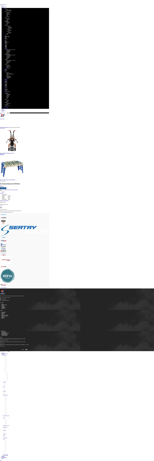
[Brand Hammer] (3, 251)
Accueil (1, 127)
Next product (2, 154)
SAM (5, 446)
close (1, 460)
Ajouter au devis (3, 188)
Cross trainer (7, 404)
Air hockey (8, 127)
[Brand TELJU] (3, 221)
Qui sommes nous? (4, 304)
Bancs (7, 367)
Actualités (3, 306)
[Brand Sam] (3, 238)
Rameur (7, 400)
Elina (5, 418)
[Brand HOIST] (3, 247)
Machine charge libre (8, 357)
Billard (7, 444)
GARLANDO (5, 127)
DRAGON (6, 449)
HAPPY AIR (6, 451)
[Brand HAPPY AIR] (3, 249)
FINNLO (6, 392)
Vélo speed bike (8, 403)
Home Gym (4, 391)
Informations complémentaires (4, 200)
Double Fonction (8, 361)
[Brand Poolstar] (3, 242)
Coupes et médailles (4, 335)
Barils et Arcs (8, 422)
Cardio (2, 314)
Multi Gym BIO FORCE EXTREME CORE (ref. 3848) (7, 153)
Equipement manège (4, 333)
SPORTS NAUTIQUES (7, 438)
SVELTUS (6, 390)
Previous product (2, 128)
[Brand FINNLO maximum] (3, 255)
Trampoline (7, 442)
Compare (1, 185)
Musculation (4, 8)
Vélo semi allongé (8, 397)
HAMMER (6, 395)
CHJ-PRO (6, 429)
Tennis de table (8, 441)
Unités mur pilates (8, 423)
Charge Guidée (9, 374)
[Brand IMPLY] (3, 245)
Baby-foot (7, 447)
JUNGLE (7, 380)
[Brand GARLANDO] (3, 253)
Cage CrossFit (8, 363)
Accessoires (3, 317)
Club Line (7, 360)
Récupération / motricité (5, 315)
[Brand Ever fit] (3, 268)
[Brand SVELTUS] (3, 223)
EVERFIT (6, 406)
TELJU (5, 364)
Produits (3, 305)
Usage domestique (15, 189)
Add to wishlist (2, 186)
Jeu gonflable (8, 452)
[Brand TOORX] (3, 219)
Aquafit (3, 316)
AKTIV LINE (7, 378)
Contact (3, 308)
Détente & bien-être (4, 334)
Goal (6, 445)
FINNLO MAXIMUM (7, 383)
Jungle (7, 362)
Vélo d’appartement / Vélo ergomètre (10, 396)
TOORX (6, 389)
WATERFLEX (6, 436)
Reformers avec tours (8, 420)
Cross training (3, 332)
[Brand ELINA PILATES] (8, 282)
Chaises (7, 421)
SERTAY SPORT (7, 368)
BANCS (7, 381)
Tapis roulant (7, 399)
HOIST (5, 358)
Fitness (3, 313)
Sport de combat (4, 331)
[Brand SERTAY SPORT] (24, 236)
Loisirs (3, 127)
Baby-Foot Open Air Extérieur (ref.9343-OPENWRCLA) (7, 179)
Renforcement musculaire (6, 415)
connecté (6, 212)
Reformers (7, 419)
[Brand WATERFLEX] (3, 215)
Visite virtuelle (4, 307)
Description (1, 193)
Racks (2, 318)
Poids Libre (7, 365)
